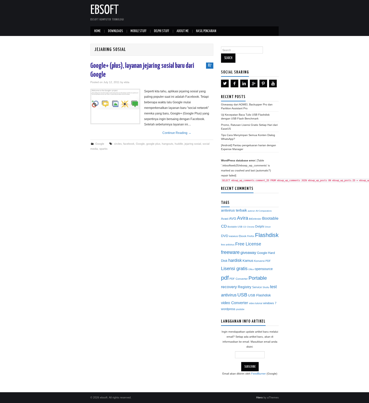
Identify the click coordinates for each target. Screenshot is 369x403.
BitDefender (255, 219)
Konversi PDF (262, 260)
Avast (224, 218)
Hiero (259, 397)
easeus (233, 236)
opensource (264, 269)
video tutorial (255, 303)
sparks (103, 148)
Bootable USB (235, 226)
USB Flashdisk (259, 295)
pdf (225, 278)
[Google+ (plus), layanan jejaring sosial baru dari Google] (115, 99)
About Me (183, 31)
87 (209, 65)
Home (97, 31)
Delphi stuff (161, 31)
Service (257, 287)
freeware (230, 252)
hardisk (235, 260)
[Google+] (254, 83)
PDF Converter (238, 278)
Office (251, 269)
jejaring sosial (192, 143)
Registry (244, 287)
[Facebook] (234, 83)
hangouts (167, 143)
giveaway (248, 252)
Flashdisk (267, 235)
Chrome (250, 227)
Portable (257, 278)
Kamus (248, 261)
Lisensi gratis (234, 268)
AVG (232, 218)
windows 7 (269, 303)
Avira (242, 218)
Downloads (115, 31)
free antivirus (227, 244)
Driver (268, 227)
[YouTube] (273, 83)
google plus (153, 143)
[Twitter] (225, 83)
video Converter (234, 303)
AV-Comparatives (264, 211)
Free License (248, 243)
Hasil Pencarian (206, 31)
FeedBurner (258, 373)
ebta (126, 82)
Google (99, 143)
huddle (179, 143)
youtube (240, 309)
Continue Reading (176, 132)
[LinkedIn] (244, 83)
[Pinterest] (263, 83)
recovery (229, 287)
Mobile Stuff (138, 31)
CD (244, 227)
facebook (128, 143)
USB (242, 294)
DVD (224, 236)
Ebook (242, 236)
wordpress (228, 309)
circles (118, 143)
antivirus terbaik (234, 210)
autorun (251, 211)
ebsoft (104, 10)
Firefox (250, 236)
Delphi (259, 226)
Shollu (266, 287)
